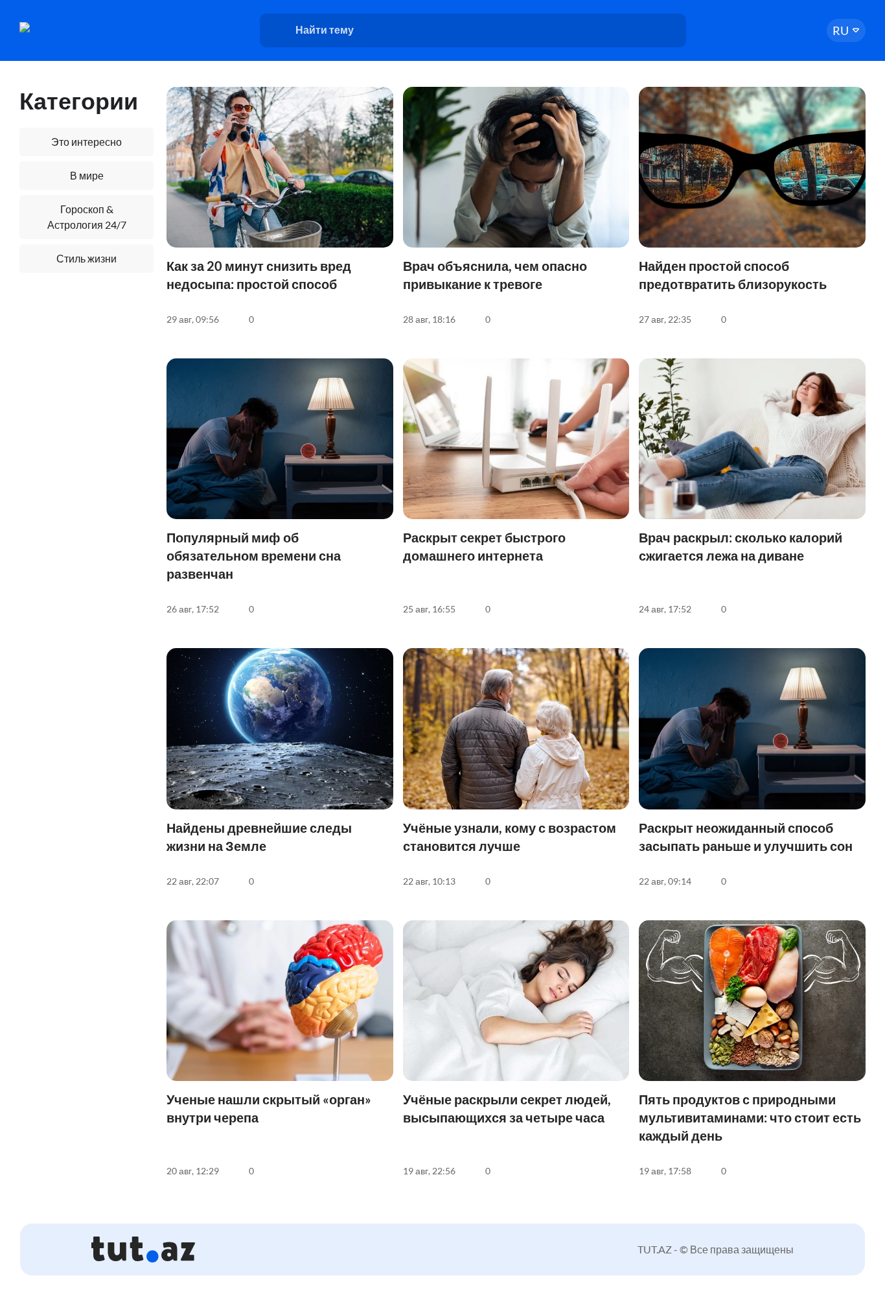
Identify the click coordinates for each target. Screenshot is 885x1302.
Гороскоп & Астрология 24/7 (86, 217)
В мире (87, 175)
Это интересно (86, 141)
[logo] (69, 27)
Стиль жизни (86, 258)
